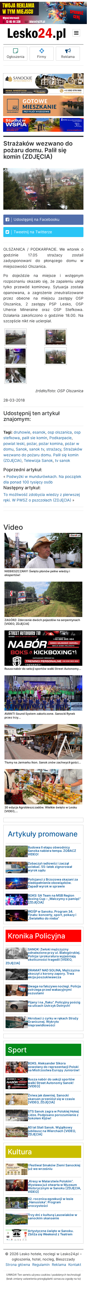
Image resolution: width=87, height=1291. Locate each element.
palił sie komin (34, 438)
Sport (17, 1049)
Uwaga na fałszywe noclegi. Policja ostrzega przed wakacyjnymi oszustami (54, 989)
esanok (38, 432)
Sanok (21, 449)
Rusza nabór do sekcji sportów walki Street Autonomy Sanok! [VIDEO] (51, 1082)
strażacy (53, 449)
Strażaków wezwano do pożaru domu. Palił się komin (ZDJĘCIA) (42, 455)
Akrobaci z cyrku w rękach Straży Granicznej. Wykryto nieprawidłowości (53, 1021)
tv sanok (62, 460)
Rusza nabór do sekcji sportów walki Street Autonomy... (42, 668)
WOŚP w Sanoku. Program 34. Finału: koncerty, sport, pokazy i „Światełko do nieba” (52, 914)
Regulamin (41, 1264)
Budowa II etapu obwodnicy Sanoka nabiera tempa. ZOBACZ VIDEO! (52, 850)
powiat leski (13, 443)
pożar (31, 443)
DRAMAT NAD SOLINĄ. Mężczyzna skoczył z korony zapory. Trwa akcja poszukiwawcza (54, 973)
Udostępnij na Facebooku (35, 219)
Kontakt (74, 1264)
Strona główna (18, 1264)
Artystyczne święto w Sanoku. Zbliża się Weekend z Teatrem (51, 1232)
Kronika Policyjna (36, 936)
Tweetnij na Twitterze (32, 232)
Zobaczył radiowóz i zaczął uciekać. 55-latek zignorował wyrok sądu (50, 866)
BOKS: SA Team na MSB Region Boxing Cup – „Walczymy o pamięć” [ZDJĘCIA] (54, 898)
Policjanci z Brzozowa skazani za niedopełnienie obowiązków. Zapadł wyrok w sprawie (53, 882)
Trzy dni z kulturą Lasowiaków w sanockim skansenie (52, 1216)
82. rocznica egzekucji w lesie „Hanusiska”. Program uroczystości (50, 1202)
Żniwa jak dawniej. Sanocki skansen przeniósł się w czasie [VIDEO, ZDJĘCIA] (51, 1098)
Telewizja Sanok (38, 460)
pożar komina (51, 443)
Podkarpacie (60, 438)
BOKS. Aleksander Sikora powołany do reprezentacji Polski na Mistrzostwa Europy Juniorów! (53, 1066)
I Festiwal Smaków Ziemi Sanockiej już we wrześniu (54, 1166)
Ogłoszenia (15, 57)
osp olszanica (60, 432)
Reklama (68, 57)
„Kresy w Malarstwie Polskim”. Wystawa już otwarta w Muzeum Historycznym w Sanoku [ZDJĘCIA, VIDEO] (54, 1186)
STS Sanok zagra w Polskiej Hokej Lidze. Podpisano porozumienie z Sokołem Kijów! (53, 1114)
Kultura (20, 1151)
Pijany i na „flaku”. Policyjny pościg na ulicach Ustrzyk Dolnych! (54, 1003)
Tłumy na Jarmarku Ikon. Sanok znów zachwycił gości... (42, 762)
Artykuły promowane (43, 834)
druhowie (22, 432)
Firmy (41, 57)
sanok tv (36, 449)
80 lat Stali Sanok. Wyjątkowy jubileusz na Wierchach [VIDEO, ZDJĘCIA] (52, 1130)
